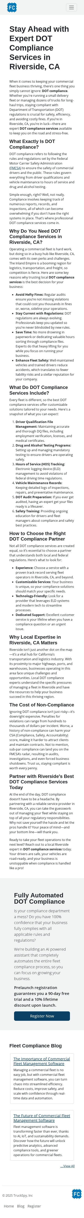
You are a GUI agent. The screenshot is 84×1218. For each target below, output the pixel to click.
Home (9, 1206)
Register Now (42, 1016)
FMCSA (15, 168)
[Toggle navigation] (71, 7)
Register (34, 1206)
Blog (20, 1206)
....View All (67, 1166)
